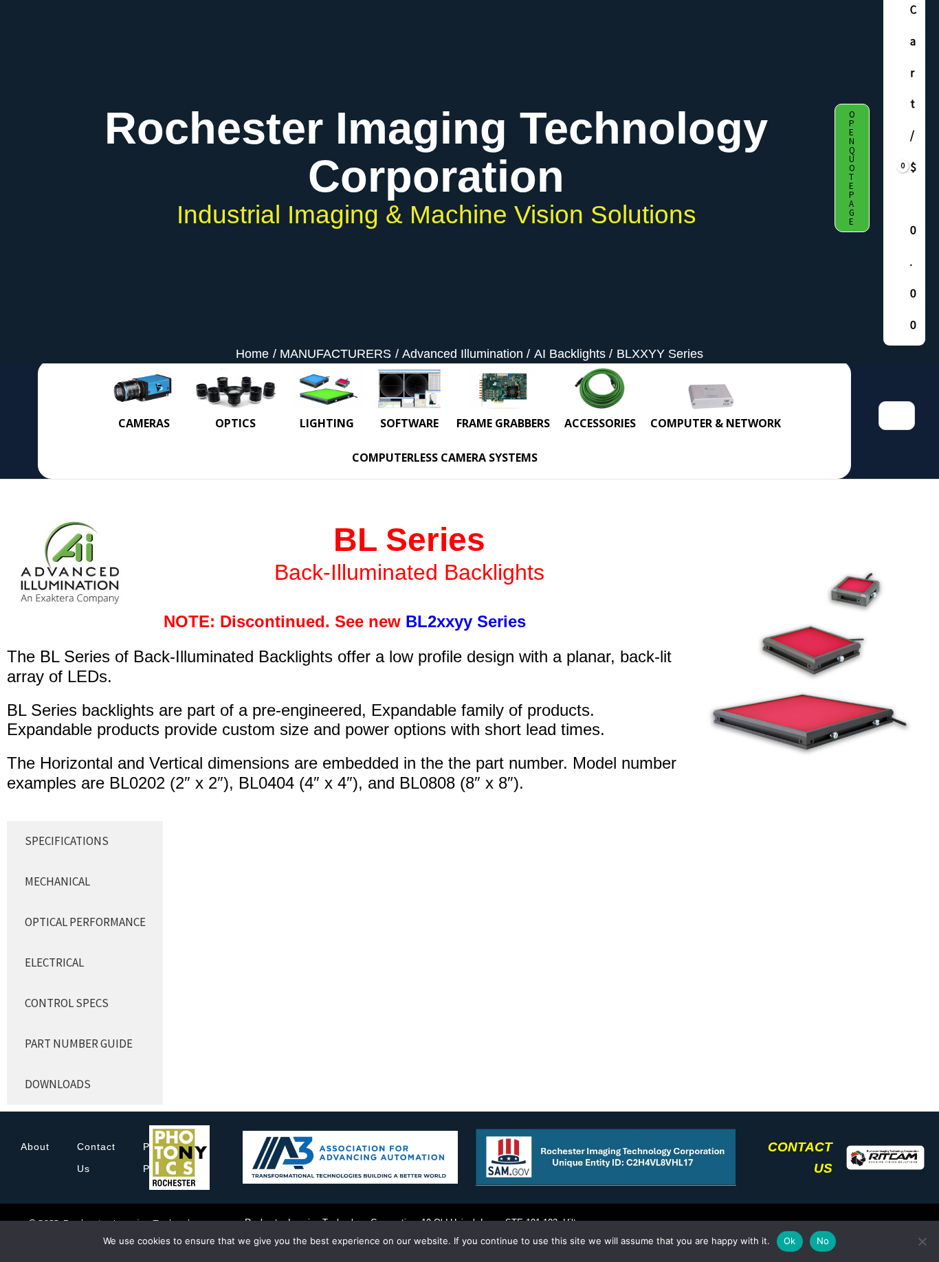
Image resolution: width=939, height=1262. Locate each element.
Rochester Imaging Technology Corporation (436, 152)
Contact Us (96, 1157)
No (823, 1240)
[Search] (903, 415)
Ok (790, 1240)
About (35, 1146)
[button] (852, 168)
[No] (922, 1241)
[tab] (85, 841)
